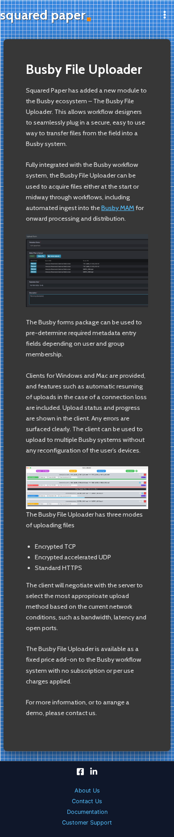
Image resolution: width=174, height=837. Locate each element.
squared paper (42, 15)
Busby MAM (117, 208)
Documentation (87, 812)
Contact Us (87, 801)
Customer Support (87, 822)
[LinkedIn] (94, 772)
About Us (87, 790)
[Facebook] (80, 772)
